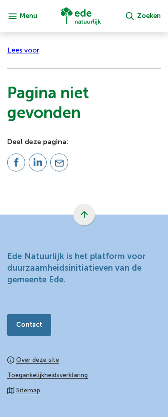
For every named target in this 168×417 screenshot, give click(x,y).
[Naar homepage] (80, 16)
